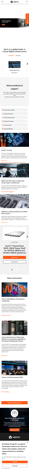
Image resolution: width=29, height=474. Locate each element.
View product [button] (14, 261)
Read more (3, 160)
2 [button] (14, 269)
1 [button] (12, 269)
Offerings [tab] (18, 55)
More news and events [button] (14, 403)
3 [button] (16, 269)
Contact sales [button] (14, 257)
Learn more (14, 72)
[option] (14, 67)
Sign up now (14, 430)
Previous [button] (3, 236)
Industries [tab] (11, 55)
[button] (14, 110)
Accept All (15, 462)
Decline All (14, 465)
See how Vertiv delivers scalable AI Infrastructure (13, 162)
